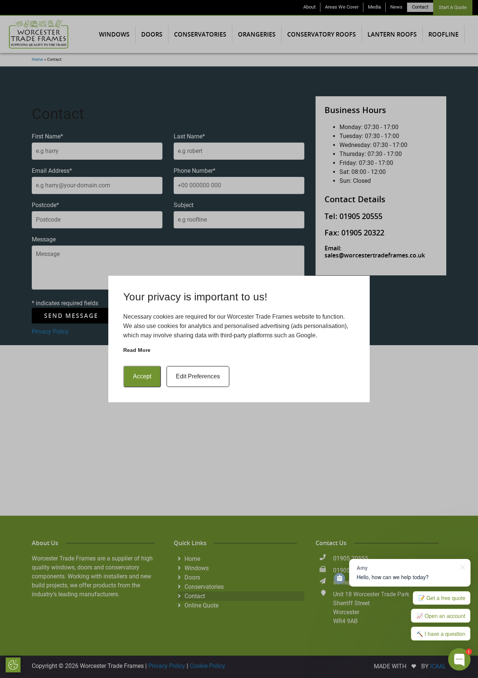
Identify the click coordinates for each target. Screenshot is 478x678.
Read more (136, 350)
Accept (142, 376)
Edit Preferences (198, 376)
